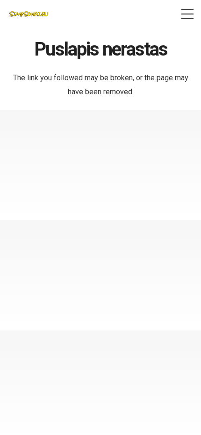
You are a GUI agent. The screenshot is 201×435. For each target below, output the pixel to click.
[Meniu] (187, 14)
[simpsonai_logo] (28, 14)
